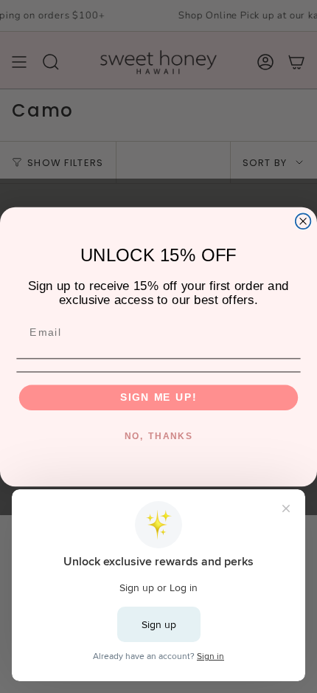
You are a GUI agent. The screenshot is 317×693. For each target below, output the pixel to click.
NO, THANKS (158, 435)
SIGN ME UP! (158, 397)
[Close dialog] (303, 221)
